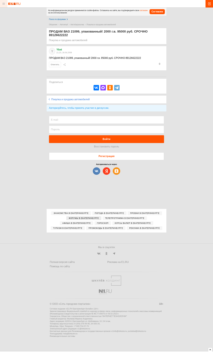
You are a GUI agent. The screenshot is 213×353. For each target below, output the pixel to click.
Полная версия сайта (62, 262)
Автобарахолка (77, 25)
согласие (144, 10)
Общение (53, 25)
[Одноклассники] (110, 87)
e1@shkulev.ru (83, 329)
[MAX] (103, 87)
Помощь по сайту (60, 266)
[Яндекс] (106, 171)
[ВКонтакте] (96, 87)
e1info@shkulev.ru (119, 331)
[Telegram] (117, 87)
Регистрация (106, 156)
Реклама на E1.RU (118, 262)
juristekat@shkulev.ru (137, 331)
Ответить (55, 65)
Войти (106, 139)
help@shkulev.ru (70, 334)
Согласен (157, 11)
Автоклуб (64, 25)
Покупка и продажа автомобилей (101, 25)
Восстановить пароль (106, 146)
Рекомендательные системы (62, 336)
